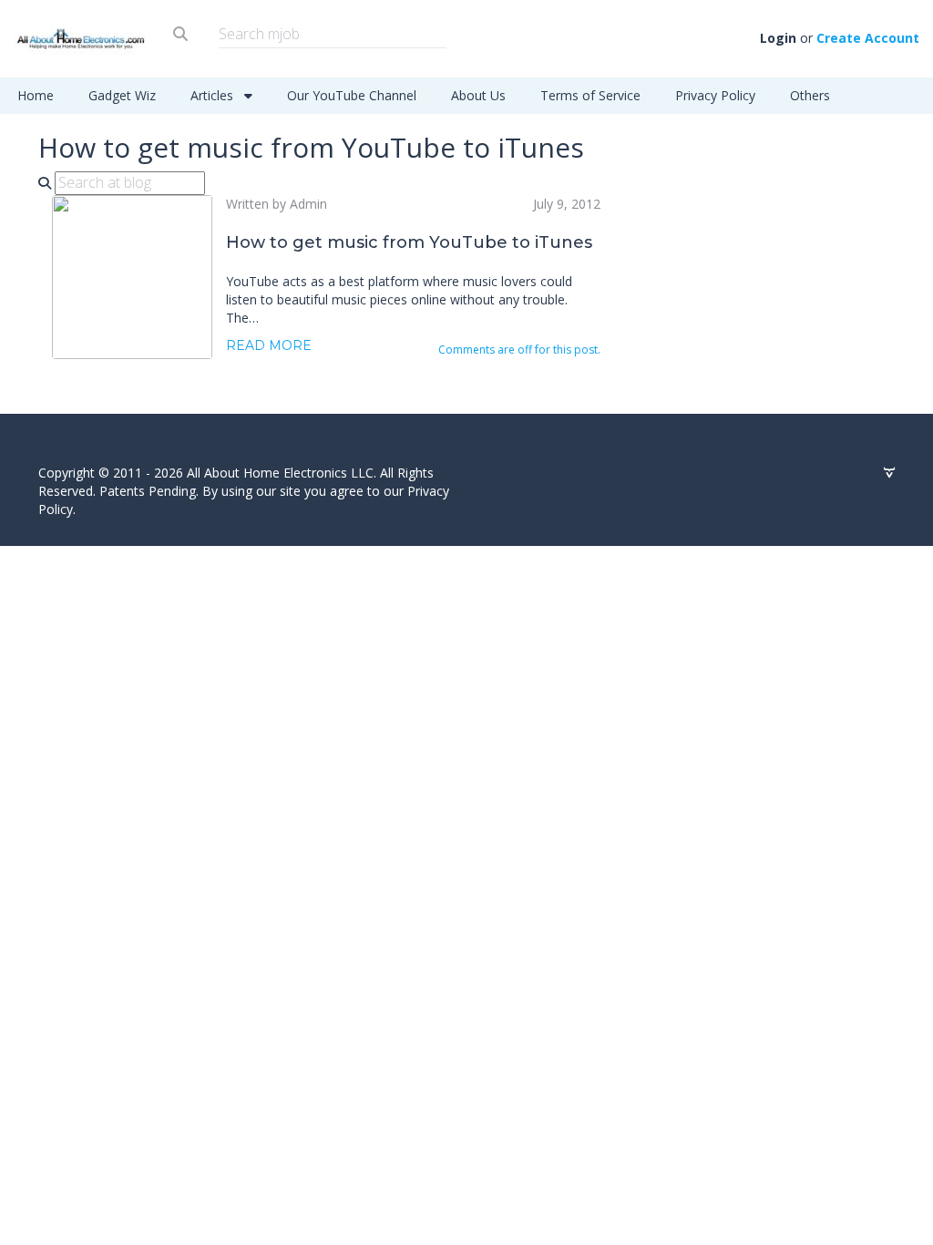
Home (35, 95)
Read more (269, 345)
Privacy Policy (715, 95)
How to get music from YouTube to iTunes (409, 242)
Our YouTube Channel (351, 95)
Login (778, 37)
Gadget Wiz (122, 95)
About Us (478, 95)
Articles (213, 95)
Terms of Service (590, 95)
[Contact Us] (889, 473)
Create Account (867, 37)
